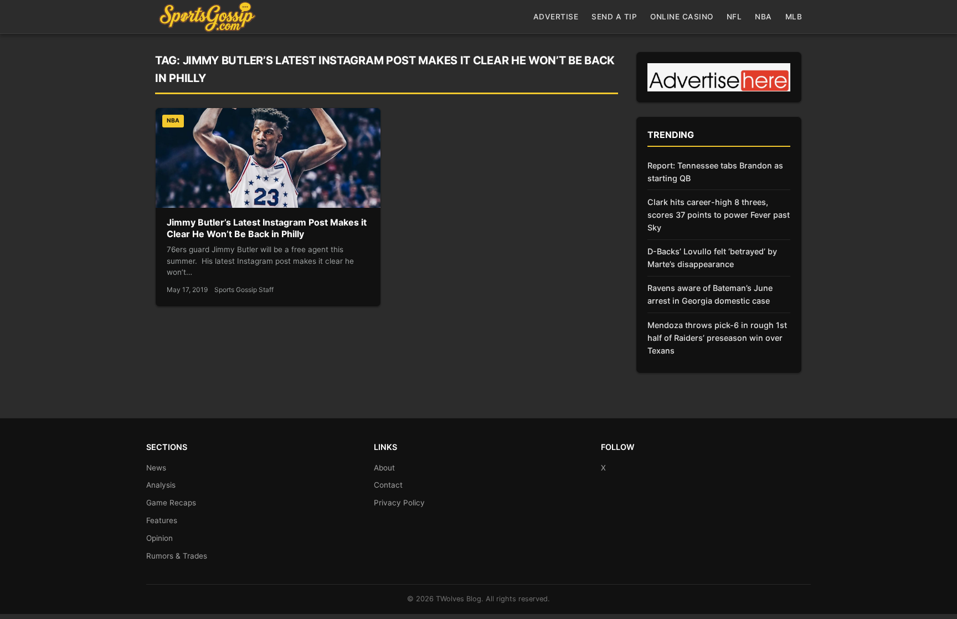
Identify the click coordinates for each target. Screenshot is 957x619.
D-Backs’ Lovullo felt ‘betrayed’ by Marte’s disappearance (712, 258)
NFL (734, 16)
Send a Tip (614, 16)
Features (161, 520)
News (156, 467)
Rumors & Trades (176, 555)
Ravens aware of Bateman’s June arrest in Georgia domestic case (710, 294)
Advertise (556, 16)
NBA (763, 16)
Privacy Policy (399, 502)
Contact (388, 484)
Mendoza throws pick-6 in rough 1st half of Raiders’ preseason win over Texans (717, 337)
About (384, 467)
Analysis (161, 484)
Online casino (681, 16)
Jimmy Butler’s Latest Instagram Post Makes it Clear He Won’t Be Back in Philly (267, 228)
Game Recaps (171, 502)
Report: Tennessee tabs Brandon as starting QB (715, 172)
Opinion (159, 538)
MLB (793, 16)
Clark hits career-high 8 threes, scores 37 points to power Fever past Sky (718, 214)
